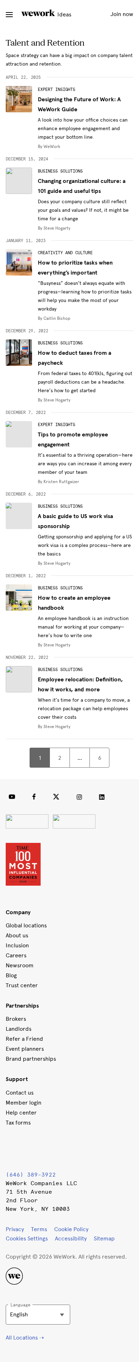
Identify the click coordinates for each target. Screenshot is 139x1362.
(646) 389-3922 (31, 1174)
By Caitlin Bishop (54, 318)
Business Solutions (60, 171)
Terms (39, 1229)
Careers (16, 955)
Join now (121, 14)
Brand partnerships (31, 1058)
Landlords (18, 1028)
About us (17, 935)
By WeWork (49, 146)
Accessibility (71, 1238)
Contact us (20, 1092)
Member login (23, 1102)
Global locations (26, 925)
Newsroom (20, 965)
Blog (11, 975)
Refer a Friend (24, 1038)
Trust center (22, 985)
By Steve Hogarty (54, 228)
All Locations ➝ (25, 1337)
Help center (21, 1112)
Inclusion (17, 945)
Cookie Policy (71, 1229)
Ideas (63, 14)
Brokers (16, 1018)
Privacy (15, 1229)
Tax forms (18, 1122)
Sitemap (104, 1238)
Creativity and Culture (65, 252)
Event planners (25, 1048)
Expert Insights (56, 89)
